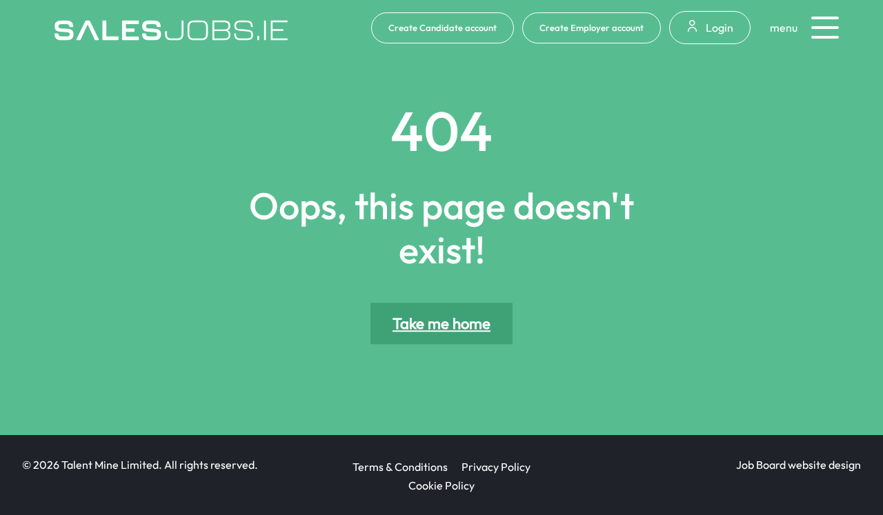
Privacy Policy (496, 467)
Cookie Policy (441, 485)
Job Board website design (798, 465)
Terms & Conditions (400, 467)
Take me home (441, 324)
